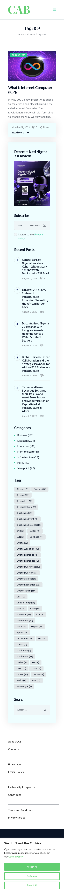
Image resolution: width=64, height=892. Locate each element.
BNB (20, 531)
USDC (21, 668)
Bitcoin (23, 495)
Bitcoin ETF (24, 501)
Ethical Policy (16, 772)
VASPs (38, 674)
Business (22, 435)
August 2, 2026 (29, 416)
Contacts (13, 749)
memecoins (25, 621)
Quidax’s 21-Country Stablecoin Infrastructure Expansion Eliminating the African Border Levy (35, 298)
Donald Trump (26, 603)
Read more (18, 132)
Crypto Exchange (27, 555)
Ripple (22, 633)
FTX (40, 615)
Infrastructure (25, 457)
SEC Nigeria (24, 639)
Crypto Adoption (28, 549)
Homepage (14, 764)
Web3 (21, 680)
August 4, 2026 (29, 376)
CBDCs (35, 531)
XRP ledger (24, 686)
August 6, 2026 (29, 312)
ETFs (21, 609)
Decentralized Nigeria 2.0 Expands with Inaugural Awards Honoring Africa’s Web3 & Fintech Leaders (35, 332)
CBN (20, 537)
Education (19, 55)
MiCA (21, 627)
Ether (35, 609)
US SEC (22, 674)
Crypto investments (28, 567)
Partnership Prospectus (21, 787)
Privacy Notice (16, 818)
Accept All (32, 867)
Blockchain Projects (29, 525)
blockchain (24, 513)
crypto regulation (28, 585)
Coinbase (36, 537)
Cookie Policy (15, 857)
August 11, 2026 (29, 278)
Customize (32, 876)
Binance (40, 489)
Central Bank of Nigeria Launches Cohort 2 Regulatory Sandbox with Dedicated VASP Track (35, 266)
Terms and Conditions (20, 810)
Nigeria (36, 627)
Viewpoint (23, 468)
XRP (36, 680)
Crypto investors (27, 573)
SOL (42, 639)
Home (21, 34)
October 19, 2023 (21, 128)
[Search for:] (32, 710)
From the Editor (26, 452)
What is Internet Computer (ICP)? (30, 90)
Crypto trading (26, 591)
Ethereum (24, 615)
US (35, 662)
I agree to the (30, 236)
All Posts (31, 34)
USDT (36, 668)
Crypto (22, 543)
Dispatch (22, 441)
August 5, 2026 (29, 346)
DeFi (21, 597)
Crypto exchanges (28, 561)
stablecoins (25, 656)
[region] (32, 865)
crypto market (26, 579)
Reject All (32, 885)
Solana (22, 644)
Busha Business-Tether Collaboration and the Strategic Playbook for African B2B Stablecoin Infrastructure (36, 364)
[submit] (44, 225)
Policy (20, 463)
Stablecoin (24, 650)
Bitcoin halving (26, 507)
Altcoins (22, 489)
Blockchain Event (27, 519)
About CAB (14, 742)
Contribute (14, 795)
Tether (22, 662)
